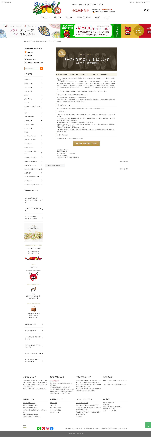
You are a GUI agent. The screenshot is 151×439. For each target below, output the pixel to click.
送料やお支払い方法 (30, 324)
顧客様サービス (28, 399)
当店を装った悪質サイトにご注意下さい (33, 346)
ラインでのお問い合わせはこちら (117, 384)
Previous (2, 32)
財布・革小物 (28, 99)
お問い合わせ (108, 377)
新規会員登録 (53, 403)
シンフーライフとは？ (84, 399)
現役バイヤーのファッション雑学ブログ (87, 405)
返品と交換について (30, 330)
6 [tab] (77, 39)
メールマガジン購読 (55, 410)
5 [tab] (76, 39)
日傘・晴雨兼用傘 (29, 116)
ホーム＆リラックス (29, 136)
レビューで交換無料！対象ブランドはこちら (31, 217)
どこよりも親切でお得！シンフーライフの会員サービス (33, 200)
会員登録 (138, 2)
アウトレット (28, 180)
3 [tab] (73, 39)
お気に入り (30, 52)
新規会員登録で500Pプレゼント (34, 48)
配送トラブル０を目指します (33, 353)
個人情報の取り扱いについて (92, 428)
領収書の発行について (29, 403)
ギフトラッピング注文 (30, 157)
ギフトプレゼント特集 (30, 161)
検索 (145, 10)
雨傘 (25, 113)
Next (149, 32)
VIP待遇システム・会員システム (32, 417)
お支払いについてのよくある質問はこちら (34, 388)
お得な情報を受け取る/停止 (30, 414)
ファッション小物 (29, 124)
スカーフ (26, 102)
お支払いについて (29, 377)
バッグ (26, 95)
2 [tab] (72, 39)
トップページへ (123, 428)
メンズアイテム (28, 147)
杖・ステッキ (28, 143)
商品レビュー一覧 (54, 412)
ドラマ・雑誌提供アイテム (31, 176)
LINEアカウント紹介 (55, 407)
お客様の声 (27, 173)
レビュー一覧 (28, 87)
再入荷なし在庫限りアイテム (32, 169)
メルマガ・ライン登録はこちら (33, 209)
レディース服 (28, 128)
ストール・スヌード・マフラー (32, 108)
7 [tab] (78, 39)
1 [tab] (71, 39)
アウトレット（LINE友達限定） (33, 184)
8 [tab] (79, 39)
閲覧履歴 (29, 55)
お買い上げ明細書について (30, 405)
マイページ (53, 405)
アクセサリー (28, 120)
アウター (26, 132)
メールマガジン (146, 2)
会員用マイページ (56, 399)
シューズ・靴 (28, 91)
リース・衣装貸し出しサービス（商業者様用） (33, 360)
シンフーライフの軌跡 (82, 403)
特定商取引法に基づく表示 (109, 428)
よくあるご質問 (31, 59)
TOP (25, 41)
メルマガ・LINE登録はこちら (35, 62)
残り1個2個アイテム (30, 165)
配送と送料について (57, 377)
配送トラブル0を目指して (30, 407)
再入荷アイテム (28, 83)
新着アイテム (28, 79)
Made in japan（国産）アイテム (32, 152)
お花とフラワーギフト (30, 139)
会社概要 (106, 399)
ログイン (132, 2)
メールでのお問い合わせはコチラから (33, 338)
